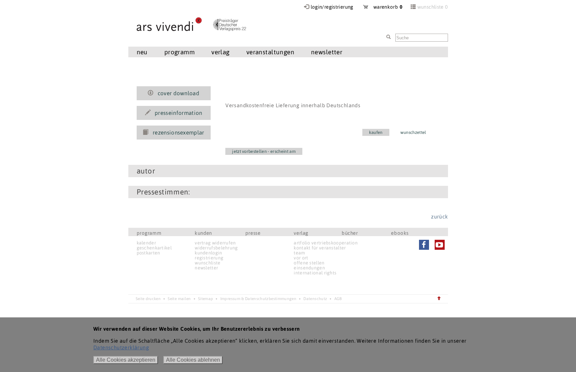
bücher (350, 233)
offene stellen (309, 262)
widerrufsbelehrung (216, 247)
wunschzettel (413, 132)
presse (253, 233)
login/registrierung (332, 7)
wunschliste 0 (432, 7)
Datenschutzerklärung (121, 347)
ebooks (400, 233)
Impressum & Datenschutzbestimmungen (258, 298)
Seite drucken (148, 298)
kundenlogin (208, 252)
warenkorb (385, 7)
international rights (315, 272)
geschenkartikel (154, 247)
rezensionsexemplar (178, 132)
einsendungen (309, 267)
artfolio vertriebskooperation (326, 242)
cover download (179, 93)
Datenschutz (315, 298)
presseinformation (178, 113)
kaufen (376, 132)
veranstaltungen (270, 52)
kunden (203, 233)
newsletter (206, 267)
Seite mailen (179, 298)
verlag (301, 233)
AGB (338, 298)
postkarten (148, 252)
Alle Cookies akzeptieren (125, 360)
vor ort (301, 257)
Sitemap (205, 298)
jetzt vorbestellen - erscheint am (264, 151)
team (299, 252)
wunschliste (207, 262)
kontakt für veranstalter (320, 247)
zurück (439, 216)
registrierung (209, 257)
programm (149, 233)
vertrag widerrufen (215, 242)
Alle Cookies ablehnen (193, 360)
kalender (146, 242)
